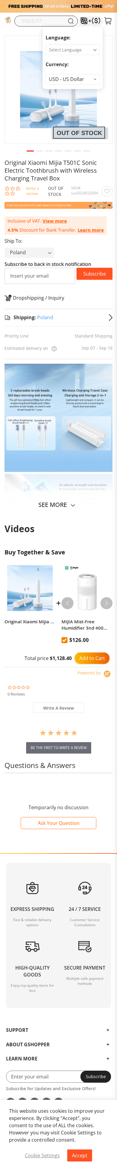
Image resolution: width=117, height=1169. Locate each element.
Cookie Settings (42, 1155)
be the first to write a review (59, 747)
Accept (79, 1155)
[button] (72, 79)
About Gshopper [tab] (28, 1044)
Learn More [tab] (22, 1059)
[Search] (70, 21)
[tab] (58, 707)
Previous (68, 603)
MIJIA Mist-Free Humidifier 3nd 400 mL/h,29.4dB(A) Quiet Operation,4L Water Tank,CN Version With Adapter (85, 624)
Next (106, 603)
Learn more (91, 230)
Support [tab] (17, 1030)
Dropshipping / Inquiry (38, 298)
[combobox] (46, 21)
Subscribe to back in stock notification (47, 264)
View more (55, 221)
